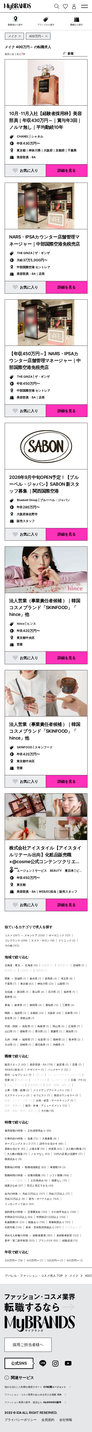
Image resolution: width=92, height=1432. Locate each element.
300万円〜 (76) (14, 1260)
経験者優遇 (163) (43, 1235)
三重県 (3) (68, 1005)
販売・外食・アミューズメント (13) (46, 1105)
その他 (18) (47, 1110)
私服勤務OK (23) (15, 1222)
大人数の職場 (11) (17, 1153)
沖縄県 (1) (58, 1044)
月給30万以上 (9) (15, 1198)
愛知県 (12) (52, 1005)
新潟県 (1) (22, 991)
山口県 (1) (10, 1031)
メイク (73, 1275)
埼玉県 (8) (67, 978)
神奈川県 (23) (45, 983)
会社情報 (65, 1420)
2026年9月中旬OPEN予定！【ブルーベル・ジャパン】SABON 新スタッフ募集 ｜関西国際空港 (44, 484)
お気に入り (29, 170)
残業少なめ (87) (14, 1185)
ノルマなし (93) (40, 1153)
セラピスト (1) (41, 1095)
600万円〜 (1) (75, 1260)
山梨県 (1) (63, 983)
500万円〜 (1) (55, 1260)
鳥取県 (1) (28, 1026)
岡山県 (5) (58, 1026)
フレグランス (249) (16, 940)
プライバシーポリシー (20, 1420)
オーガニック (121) (60, 935)
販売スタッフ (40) (15, 1064)
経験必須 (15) (70, 1240)
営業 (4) (9, 1079)
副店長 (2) (62, 1064)
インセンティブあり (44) (19, 1204)
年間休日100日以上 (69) (19, 1217)
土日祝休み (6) (39, 1180)
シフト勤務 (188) (59, 1175)
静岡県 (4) (36, 1005)
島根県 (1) (43, 1026)
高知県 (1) (71, 1031)
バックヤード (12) (58, 1069)
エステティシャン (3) (17, 1095)
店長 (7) (77, 1064)
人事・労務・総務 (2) (17, 1090)
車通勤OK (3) (58, 1167)
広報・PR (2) (78, 1079)
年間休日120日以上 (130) (51, 1217)
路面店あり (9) (13, 1159)
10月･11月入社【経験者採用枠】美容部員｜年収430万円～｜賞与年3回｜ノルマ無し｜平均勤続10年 (45, 120)
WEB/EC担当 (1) (14, 1069)
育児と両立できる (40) (40, 1185)
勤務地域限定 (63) (35, 1167)
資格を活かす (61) (15, 1148)
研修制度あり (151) (60, 1222)
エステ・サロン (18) (43, 940)
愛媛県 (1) (56, 1031)
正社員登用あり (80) (39, 1130)
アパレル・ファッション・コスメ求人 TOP (34, 1275)
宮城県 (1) (78, 965)
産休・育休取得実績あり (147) (43, 1227)
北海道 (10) (31, 965)
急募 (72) (33, 1138)
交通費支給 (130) (37, 1211)
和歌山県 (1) (27, 1018)
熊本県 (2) (74, 1039)
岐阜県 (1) (20, 1005)
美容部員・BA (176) (41, 1064)
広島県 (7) (74, 1026)
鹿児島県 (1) (42, 1044)
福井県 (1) (69, 991)
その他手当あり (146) (63, 1211)
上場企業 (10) (37, 1148)
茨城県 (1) (20, 978)
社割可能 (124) (13, 1227)
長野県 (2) (10, 997)
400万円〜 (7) (35, 1260)
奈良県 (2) (10, 1018)
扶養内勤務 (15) (37, 1175)
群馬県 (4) (51, 978)
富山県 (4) (38, 991)
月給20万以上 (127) (33, 1193)
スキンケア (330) (34, 935)
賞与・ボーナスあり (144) (44, 1198)
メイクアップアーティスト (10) (51, 1090)
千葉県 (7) (10, 983)
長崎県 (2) (59, 1039)
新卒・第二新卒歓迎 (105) (20, 1240)
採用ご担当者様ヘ (28, 1344)
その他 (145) (12, 945)
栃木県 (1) (35, 978)
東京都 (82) (27, 983)
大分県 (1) (10, 1044)
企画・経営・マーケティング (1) (54, 1100)
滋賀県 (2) (20, 1013)
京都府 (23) (37, 1013)
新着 (71, 53)
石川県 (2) (54, 991)
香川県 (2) (41, 1031)
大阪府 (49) (54, 1013)
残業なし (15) (59, 1180)
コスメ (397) (12, 935)
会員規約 (48, 1420)
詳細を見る (67, 170)
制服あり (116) (36, 1222)
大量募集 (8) (49, 1138)
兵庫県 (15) (71, 1013)
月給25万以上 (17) (59, 1193)
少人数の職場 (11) (76, 1148)
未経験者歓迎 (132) (67, 1235)
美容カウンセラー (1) (66, 1095)
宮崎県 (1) (25, 1044)
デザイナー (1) (35, 1069)
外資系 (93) (55, 1148)
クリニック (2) (66, 940)
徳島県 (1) (25, 1031)
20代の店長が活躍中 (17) (68, 1153)
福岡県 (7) (28, 1039)
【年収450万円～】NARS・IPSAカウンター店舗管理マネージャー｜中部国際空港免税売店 (45, 360)
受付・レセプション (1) (18, 1074)
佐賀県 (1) (43, 1039)
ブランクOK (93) (48, 1240)
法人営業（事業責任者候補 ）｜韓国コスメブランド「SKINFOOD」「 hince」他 (44, 607)
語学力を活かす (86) (51, 1143)
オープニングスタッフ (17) (20, 1143)
